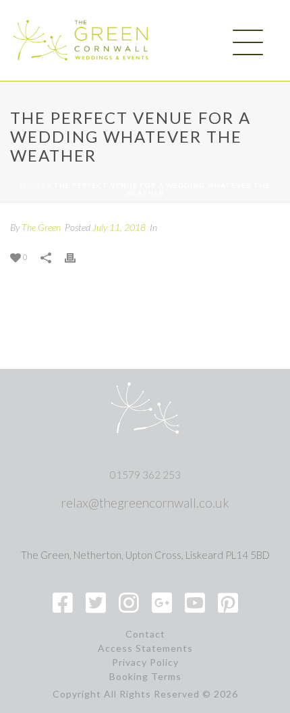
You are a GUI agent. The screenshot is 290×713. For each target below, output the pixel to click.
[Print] (77, 256)
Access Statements (145, 648)
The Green (41, 227)
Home (32, 185)
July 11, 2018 (119, 227)
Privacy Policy (145, 662)
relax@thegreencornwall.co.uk (145, 502)
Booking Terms (145, 676)
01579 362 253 (145, 475)
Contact (145, 634)
